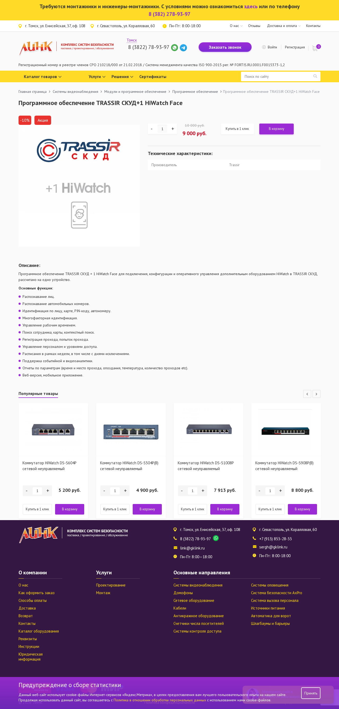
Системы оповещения (269, 585)
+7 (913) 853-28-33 (275, 538)
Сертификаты (152, 76)
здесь (251, 6)
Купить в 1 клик (237, 128)
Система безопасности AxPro (276, 592)
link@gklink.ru (192, 548)
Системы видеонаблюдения (197, 585)
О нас (234, 25)
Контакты (313, 25)
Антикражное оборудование (198, 615)
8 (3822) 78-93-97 (148, 47)
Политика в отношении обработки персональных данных (160, 700)
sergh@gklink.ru (273, 546)
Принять (310, 693)
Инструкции (29, 646)
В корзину (276, 128)
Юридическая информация (31, 657)
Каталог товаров (40, 76)
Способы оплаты (33, 600)
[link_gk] (183, 47)
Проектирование (111, 585)
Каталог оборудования (39, 631)
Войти (272, 47)
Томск (132, 40)
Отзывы (254, 25)
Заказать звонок (225, 47)
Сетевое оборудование (193, 600)
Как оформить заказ (37, 592)
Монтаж (103, 592)
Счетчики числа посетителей (198, 623)
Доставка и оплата (282, 25)
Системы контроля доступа (197, 631)
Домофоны (183, 592)
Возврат (26, 615)
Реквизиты (28, 638)
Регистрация (295, 47)
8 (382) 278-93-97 (169, 14)
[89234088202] (175, 47)
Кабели (179, 608)
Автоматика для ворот (271, 615)
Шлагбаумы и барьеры (270, 623)
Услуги (95, 76)
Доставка (27, 608)
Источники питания (268, 608)
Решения (120, 76)
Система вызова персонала (274, 600)
